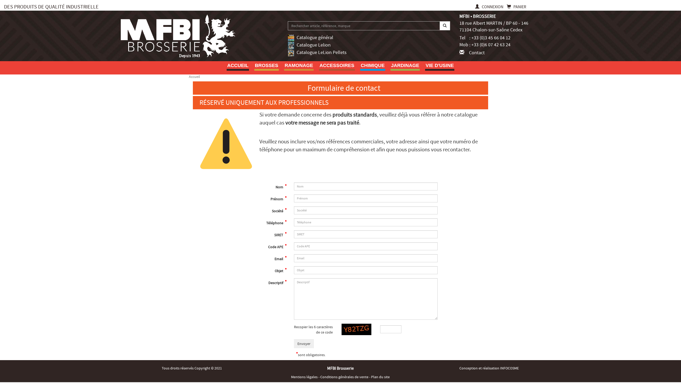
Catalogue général (315, 38)
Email (279, 258)
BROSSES (266, 65)
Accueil (237, 65)
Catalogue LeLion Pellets (322, 52)
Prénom (277, 199)
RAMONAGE (299, 65)
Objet (279, 270)
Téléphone (275, 222)
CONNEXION (492, 7)
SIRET (279, 234)
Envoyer (303, 343)
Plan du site (380, 376)
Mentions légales (304, 376)
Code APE (276, 246)
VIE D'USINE (440, 65)
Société (278, 211)
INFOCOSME (509, 368)
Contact (477, 53)
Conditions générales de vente (344, 376)
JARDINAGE (405, 65)
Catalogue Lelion (314, 45)
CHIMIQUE (373, 65)
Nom (280, 187)
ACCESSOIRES (336, 65)
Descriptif (276, 282)
